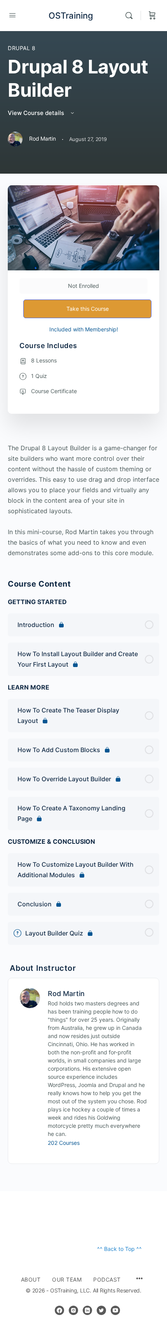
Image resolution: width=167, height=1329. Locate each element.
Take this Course (87, 308)
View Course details (37, 113)
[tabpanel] (83, 500)
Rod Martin (66, 993)
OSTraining (71, 15)
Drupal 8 (22, 48)
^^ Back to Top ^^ (119, 1248)
